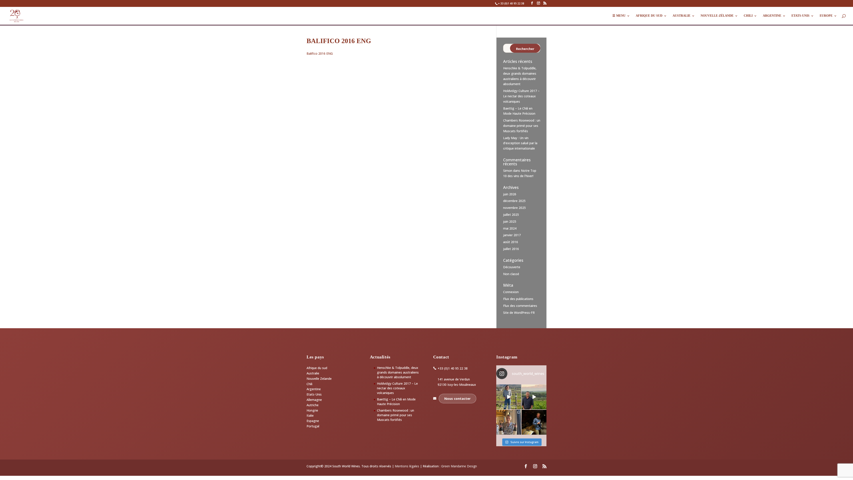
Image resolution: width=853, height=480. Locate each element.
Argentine (772, 15)
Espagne (313, 421)
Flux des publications (518, 299)
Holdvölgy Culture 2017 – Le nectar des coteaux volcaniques (521, 96)
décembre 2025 (514, 201)
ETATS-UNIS (800, 15)
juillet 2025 (511, 214)
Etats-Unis (314, 394)
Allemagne (314, 400)
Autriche (313, 405)
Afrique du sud (317, 368)
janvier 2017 (512, 235)
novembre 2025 (514, 208)
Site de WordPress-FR (519, 312)
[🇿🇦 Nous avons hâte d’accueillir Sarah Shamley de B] (508, 396)
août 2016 (510, 242)
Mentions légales (407, 466)
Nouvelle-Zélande (717, 15)
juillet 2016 (511, 249)
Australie (681, 15)
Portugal (313, 426)
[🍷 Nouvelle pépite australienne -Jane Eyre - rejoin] (508, 422)
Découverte (511, 267)
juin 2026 (509, 194)
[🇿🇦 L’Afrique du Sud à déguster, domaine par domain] (534, 396)
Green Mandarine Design (459, 466)
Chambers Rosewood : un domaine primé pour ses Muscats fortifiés (521, 125)
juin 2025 (509, 221)
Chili (748, 15)
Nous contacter (457, 398)
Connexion (511, 292)
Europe (826, 15)
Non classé (511, 274)
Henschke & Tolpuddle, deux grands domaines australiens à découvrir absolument (398, 372)
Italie (310, 415)
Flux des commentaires (520, 306)
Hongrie (312, 410)
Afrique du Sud (649, 15)
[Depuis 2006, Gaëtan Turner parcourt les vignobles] (534, 422)
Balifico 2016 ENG (320, 53)
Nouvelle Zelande (319, 378)
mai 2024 (509, 228)
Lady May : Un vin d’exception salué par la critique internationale (520, 143)
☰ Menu (619, 15)
